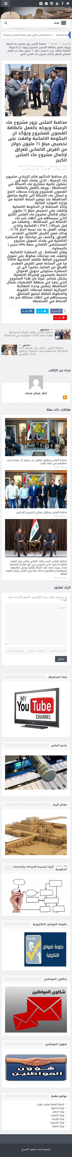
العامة (21, 166)
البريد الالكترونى (28, 169)
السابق (44, 329)
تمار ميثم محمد (55, 166)
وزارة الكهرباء (57, 1115)
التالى (26, 345)
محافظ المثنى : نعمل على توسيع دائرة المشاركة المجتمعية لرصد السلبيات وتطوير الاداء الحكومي (43, 350)
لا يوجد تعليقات (60, 169)
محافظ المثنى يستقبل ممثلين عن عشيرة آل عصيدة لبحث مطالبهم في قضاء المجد (37, 462)
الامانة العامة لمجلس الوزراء (50, 1104)
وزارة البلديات (57, 1119)
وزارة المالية (58, 1126)
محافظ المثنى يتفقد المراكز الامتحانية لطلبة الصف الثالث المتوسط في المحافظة (28, 334)
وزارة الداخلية (57, 1108)
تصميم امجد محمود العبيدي (36, 1149)
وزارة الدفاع (58, 1112)
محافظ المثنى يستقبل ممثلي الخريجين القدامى (41, 512)
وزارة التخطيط (57, 1122)
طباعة (44, 169)
